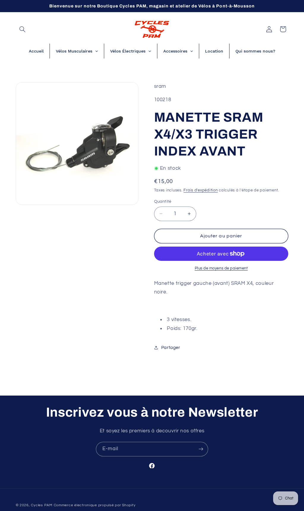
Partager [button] (170, 347)
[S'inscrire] (201, 449)
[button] (22, 29)
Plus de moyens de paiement (221, 268)
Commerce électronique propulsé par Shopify (95, 505)
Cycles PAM (41, 505)
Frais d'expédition (200, 190)
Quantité (163, 201)
